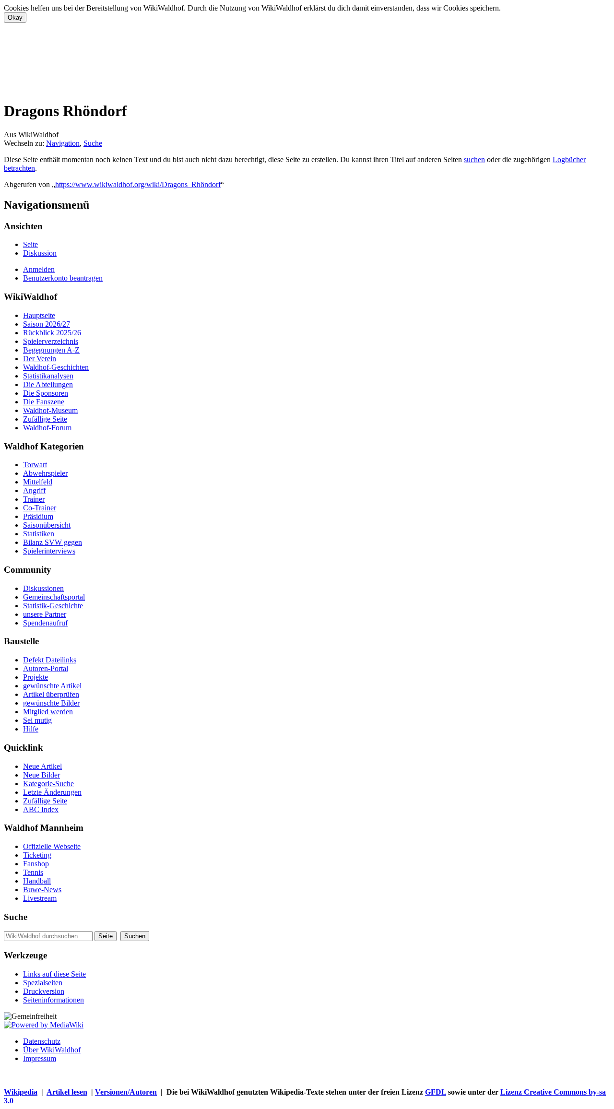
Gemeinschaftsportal (54, 597)
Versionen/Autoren (126, 1092)
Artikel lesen (67, 1092)
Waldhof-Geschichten (56, 367)
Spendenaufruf (45, 623)
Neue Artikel (42, 766)
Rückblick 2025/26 (52, 333)
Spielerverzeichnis (50, 341)
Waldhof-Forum (47, 428)
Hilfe (30, 729)
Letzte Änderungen (52, 792)
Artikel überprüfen (51, 694)
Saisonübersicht (47, 525)
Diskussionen (43, 588)
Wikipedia (20, 1092)
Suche (92, 143)
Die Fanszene (43, 402)
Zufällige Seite (45, 419)
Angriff (34, 490)
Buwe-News (42, 889)
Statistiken (38, 534)
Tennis (33, 872)
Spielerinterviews (49, 551)
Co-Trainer (39, 508)
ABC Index (41, 809)
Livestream (40, 898)
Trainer (34, 499)
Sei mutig (37, 720)
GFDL (435, 1092)
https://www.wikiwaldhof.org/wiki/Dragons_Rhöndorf (138, 184)
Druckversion (43, 991)
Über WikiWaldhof (52, 1050)
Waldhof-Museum (50, 410)
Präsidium (38, 516)
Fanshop (36, 864)
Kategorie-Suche (48, 783)
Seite (30, 244)
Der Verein (39, 358)
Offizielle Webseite (52, 846)
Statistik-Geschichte (53, 606)
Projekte (35, 677)
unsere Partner (44, 614)
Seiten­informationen (53, 1000)
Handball (37, 881)
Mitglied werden (48, 712)
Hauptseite (39, 315)
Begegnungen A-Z (51, 350)
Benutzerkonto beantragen (63, 278)
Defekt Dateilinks (49, 660)
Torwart (35, 464)
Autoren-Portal (45, 668)
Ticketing (37, 855)
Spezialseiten (42, 983)
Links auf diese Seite (54, 974)
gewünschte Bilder (51, 703)
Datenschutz (41, 1041)
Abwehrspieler (45, 473)
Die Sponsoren (45, 393)
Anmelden (39, 269)
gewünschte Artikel (52, 686)
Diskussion (40, 253)
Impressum (39, 1058)
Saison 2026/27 (46, 324)
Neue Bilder (41, 775)
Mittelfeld (37, 482)
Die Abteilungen (48, 384)
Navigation (63, 143)
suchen (474, 159)
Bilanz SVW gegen (52, 542)
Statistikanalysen (48, 376)
